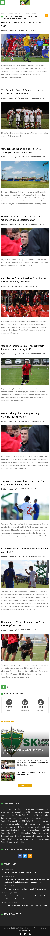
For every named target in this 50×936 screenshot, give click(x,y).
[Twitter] (25, 856)
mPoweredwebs (25, 930)
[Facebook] (20, 856)
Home (3, 13)
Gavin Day (6, 286)
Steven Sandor (8, 30)
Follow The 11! (14, 914)
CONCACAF (25, 98)
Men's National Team (28, 30)
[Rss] (30, 856)
